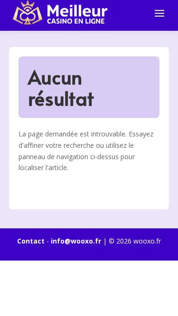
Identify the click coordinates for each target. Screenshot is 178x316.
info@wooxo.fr (76, 240)
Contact (31, 240)
